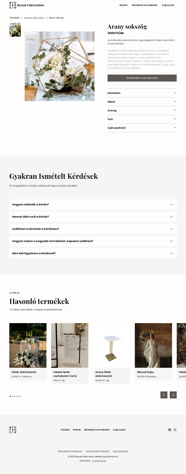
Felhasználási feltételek (97, 451)
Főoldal (65, 429)
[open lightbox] (59, 66)
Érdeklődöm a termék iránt (142, 78)
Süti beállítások (120, 451)
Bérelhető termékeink (144, 5)
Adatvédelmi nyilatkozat (70, 451)
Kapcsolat (168, 5)
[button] (163, 394)
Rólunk (123, 5)
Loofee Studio (99, 460)
